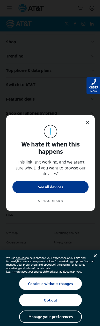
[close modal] (87, 122)
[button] (50, 163)
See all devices (50, 186)
